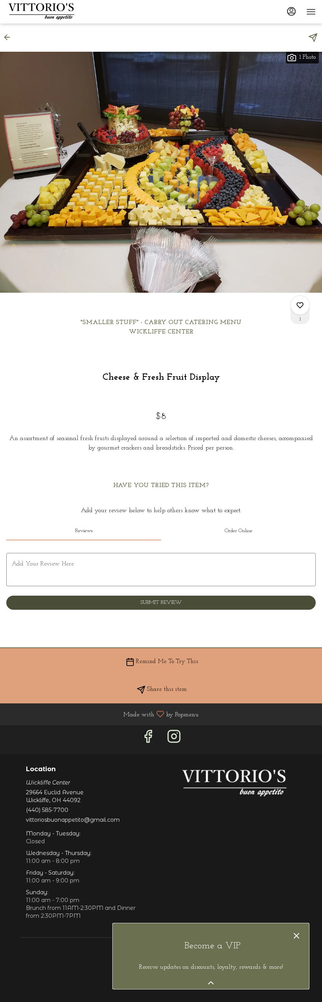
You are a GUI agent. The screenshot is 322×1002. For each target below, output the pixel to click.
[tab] (83, 531)
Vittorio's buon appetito (234, 783)
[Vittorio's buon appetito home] (41, 12)
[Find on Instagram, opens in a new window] (174, 739)
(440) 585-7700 (47, 810)
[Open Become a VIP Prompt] (211, 983)
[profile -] (291, 11)
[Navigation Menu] (311, 11)
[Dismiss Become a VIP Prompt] (296, 935)
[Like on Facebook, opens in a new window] (148, 739)
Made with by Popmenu (102, 714)
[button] (9, 37)
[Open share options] (313, 37)
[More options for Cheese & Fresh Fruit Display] (300, 305)
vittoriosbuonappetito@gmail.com (73, 819)
